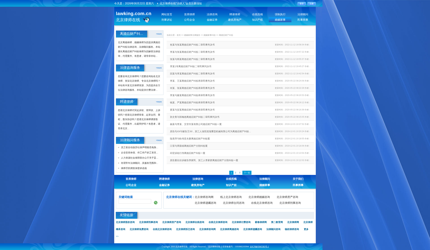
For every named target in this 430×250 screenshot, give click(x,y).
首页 (179, 35)
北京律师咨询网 (204, 197)
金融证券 (212, 19)
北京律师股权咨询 (125, 222)
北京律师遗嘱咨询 (205, 202)
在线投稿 (257, 14)
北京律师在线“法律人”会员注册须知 (181, 3)
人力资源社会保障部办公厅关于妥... (139, 157)
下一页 (247, 173)
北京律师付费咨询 (241, 222)
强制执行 (280, 14)
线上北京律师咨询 (231, 197)
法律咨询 (212, 14)
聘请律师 (234, 14)
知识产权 (257, 19)
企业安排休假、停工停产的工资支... (139, 152)
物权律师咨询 (292, 229)
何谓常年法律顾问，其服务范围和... (139, 163)
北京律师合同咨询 (233, 202)
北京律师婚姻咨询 (259, 197)
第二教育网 (277, 222)
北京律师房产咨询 (287, 197)
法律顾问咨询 (273, 229)
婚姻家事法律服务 (192, 35)
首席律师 (189, 14)
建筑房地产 (235, 19)
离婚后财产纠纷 (226, 35)
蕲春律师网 (261, 222)
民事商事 (302, 19)
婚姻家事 (280, 19)
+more (159, 34)
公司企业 (189, 19)
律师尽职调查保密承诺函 (134, 168)
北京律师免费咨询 (139, 229)
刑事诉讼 (166, 19)
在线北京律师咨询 (262, 202)
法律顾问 (302, 14)
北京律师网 (293, 222)
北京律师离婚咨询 (229, 229)
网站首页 (166, 14)
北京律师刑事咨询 (290, 202)
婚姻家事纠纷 (210, 35)
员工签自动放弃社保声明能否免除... (139, 147)
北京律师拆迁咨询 (185, 229)
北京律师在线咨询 (194, 222)
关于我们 (298, 178)
